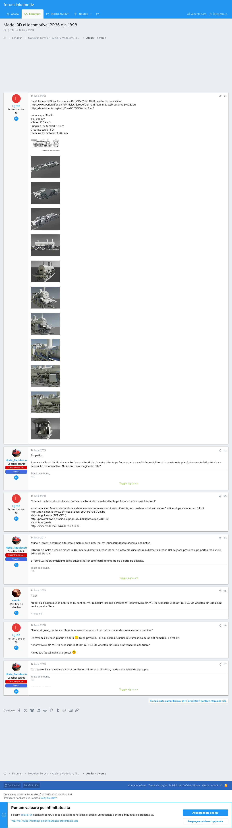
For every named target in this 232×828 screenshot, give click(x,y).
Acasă (214, 785)
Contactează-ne (137, 785)
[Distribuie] (220, 96)
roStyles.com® (48, 797)
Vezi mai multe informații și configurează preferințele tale (44, 820)
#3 (225, 496)
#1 (225, 96)
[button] (90, 14)
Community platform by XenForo (38, 794)
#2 (225, 450)
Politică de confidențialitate (184, 785)
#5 (225, 590)
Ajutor (205, 785)
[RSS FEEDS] (99, 14)
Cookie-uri (13, 785)
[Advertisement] (112, 67)
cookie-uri (26, 814)
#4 (225, 537)
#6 (225, 625)
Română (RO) (31, 785)
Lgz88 (10, 30)
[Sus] (221, 785)
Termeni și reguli (157, 785)
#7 (225, 664)
